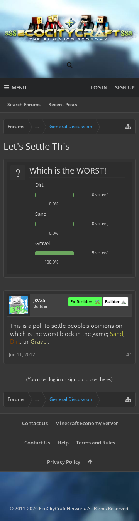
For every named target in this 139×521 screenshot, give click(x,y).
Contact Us (35, 423)
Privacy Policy (63, 461)
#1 (129, 354)
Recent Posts (62, 104)
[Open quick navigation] (128, 126)
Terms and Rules (95, 442)
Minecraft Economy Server (86, 423)
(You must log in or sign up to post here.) (69, 379)
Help (63, 442)
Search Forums (24, 104)
